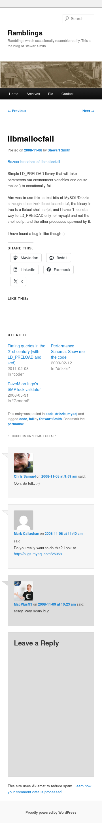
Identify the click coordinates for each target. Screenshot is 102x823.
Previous (17, 110)
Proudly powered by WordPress (51, 812)
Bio (50, 93)
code (50, 413)
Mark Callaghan (26, 533)
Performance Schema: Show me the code (68, 351)
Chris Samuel (25, 476)
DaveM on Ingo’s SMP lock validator (24, 386)
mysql (72, 413)
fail (31, 418)
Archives (33, 93)
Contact (67, 93)
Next (88, 110)
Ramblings (25, 32)
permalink (16, 423)
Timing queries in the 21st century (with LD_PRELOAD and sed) (26, 354)
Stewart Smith (59, 150)
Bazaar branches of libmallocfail (34, 161)
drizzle (60, 413)
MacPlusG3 (23, 604)
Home (13, 93)
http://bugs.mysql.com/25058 (38, 553)
